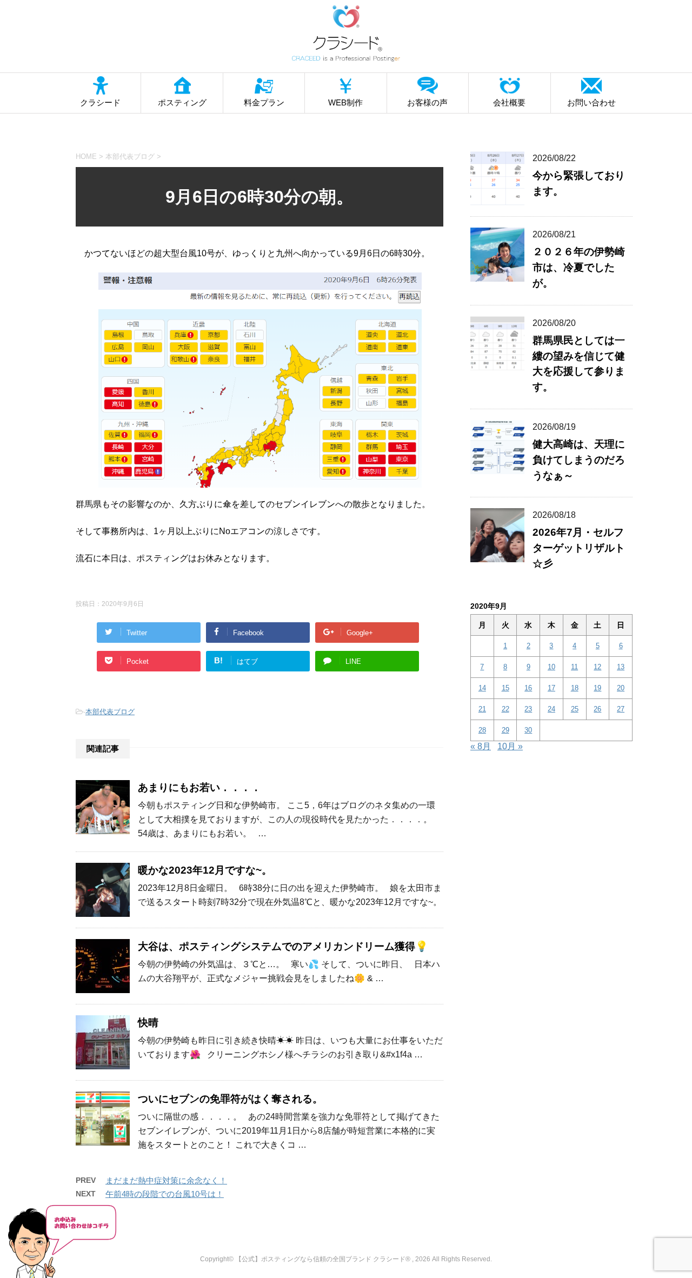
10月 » (510, 746)
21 (482, 709)
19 (597, 688)
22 (505, 709)
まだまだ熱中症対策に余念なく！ (166, 1180)
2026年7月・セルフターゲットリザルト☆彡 (579, 548)
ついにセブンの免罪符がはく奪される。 (230, 1098)
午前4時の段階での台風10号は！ (164, 1194)
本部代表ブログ (110, 712)
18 (574, 688)
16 (528, 688)
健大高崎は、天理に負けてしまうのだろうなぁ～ (579, 459)
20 (620, 688)
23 (528, 709)
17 (551, 688)
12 (597, 667)
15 (505, 688)
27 (620, 709)
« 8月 (480, 746)
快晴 (148, 1022)
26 (597, 709)
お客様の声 (427, 102)
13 (620, 667)
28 (482, 730)
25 (574, 709)
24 (551, 709)
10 (551, 667)
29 (505, 730)
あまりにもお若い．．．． (199, 787)
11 (574, 667)
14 (482, 688)
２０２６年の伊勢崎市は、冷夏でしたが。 (579, 267)
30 (528, 730)
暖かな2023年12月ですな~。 (205, 870)
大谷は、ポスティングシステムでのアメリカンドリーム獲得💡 (283, 946)
